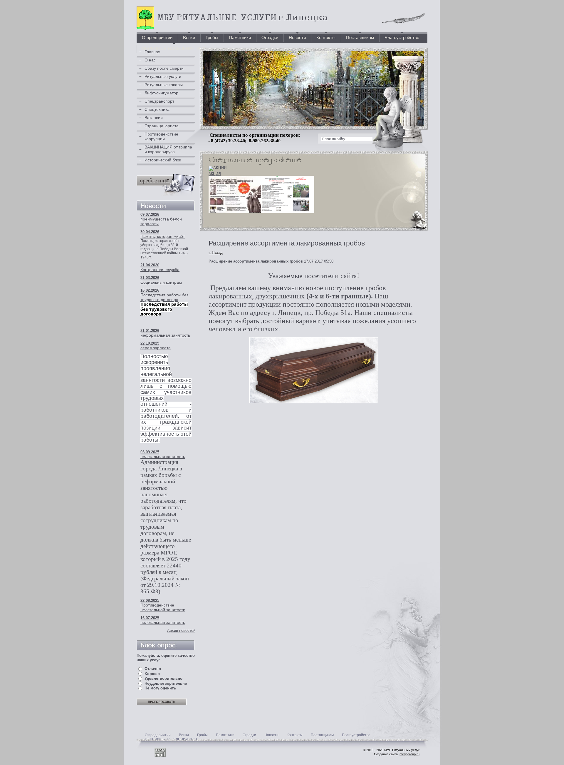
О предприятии (158, 735)
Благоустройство (356, 735)
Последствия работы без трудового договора (164, 297)
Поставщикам (322, 735)
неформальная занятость (165, 335)
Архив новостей (181, 630)
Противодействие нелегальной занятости (162, 607)
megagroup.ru (409, 754)
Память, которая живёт (162, 236)
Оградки (249, 735)
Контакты (295, 735)
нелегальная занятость (162, 456)
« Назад (216, 252)
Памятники (225, 735)
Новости (271, 735)
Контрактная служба (159, 269)
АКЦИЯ (215, 174)
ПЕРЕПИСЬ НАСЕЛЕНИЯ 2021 (171, 739)
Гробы (202, 735)
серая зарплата (155, 347)
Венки (184, 735)
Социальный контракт (161, 282)
